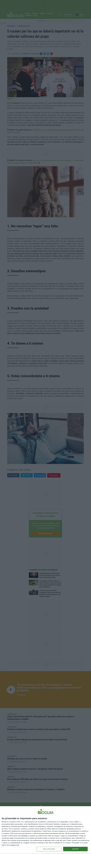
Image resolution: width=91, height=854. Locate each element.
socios (22, 821)
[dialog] (45, 830)
